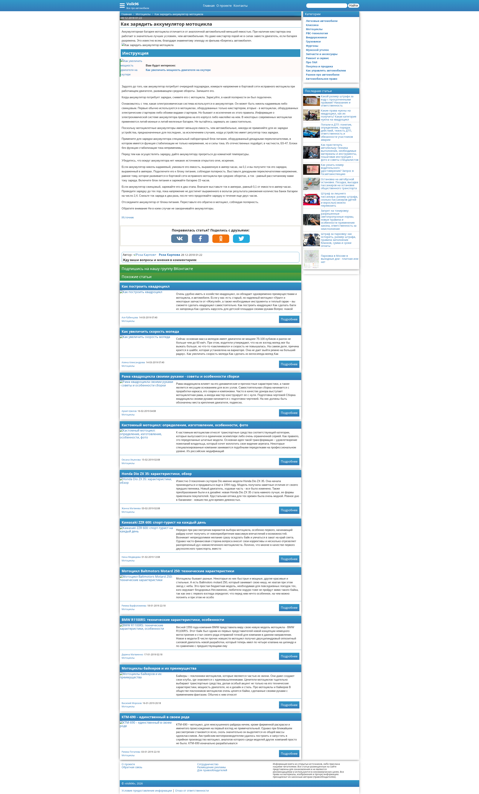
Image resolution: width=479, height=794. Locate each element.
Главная (209, 6)
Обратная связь (132, 767)
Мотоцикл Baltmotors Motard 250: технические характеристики (178, 571)
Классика (312, 25)
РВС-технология (317, 33)
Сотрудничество (207, 764)
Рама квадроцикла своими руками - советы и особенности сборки (180, 376)
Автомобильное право (321, 78)
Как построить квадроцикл (146, 286)
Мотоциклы (128, 321)
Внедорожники (316, 37)
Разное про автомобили (322, 74)
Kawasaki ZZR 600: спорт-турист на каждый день (164, 522)
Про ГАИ (311, 62)
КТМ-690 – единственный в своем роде (156, 717)
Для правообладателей (212, 770)
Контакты (241, 6)
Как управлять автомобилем (326, 70)
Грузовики (313, 41)
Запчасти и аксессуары (322, 54)
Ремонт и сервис (317, 58)
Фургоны (312, 46)
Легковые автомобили (322, 21)
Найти (353, 5)
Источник (128, 217)
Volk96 (132, 3)
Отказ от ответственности (192, 790)
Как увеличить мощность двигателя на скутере (178, 69)
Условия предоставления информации (147, 790)
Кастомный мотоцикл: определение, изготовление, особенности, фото (185, 425)
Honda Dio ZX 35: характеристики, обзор (157, 473)
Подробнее (289, 319)
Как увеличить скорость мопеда (150, 331)
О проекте (224, 6)
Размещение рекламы (211, 767)
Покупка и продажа (319, 66)
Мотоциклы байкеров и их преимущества (159, 668)
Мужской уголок (317, 50)
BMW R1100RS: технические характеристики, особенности (173, 619)
